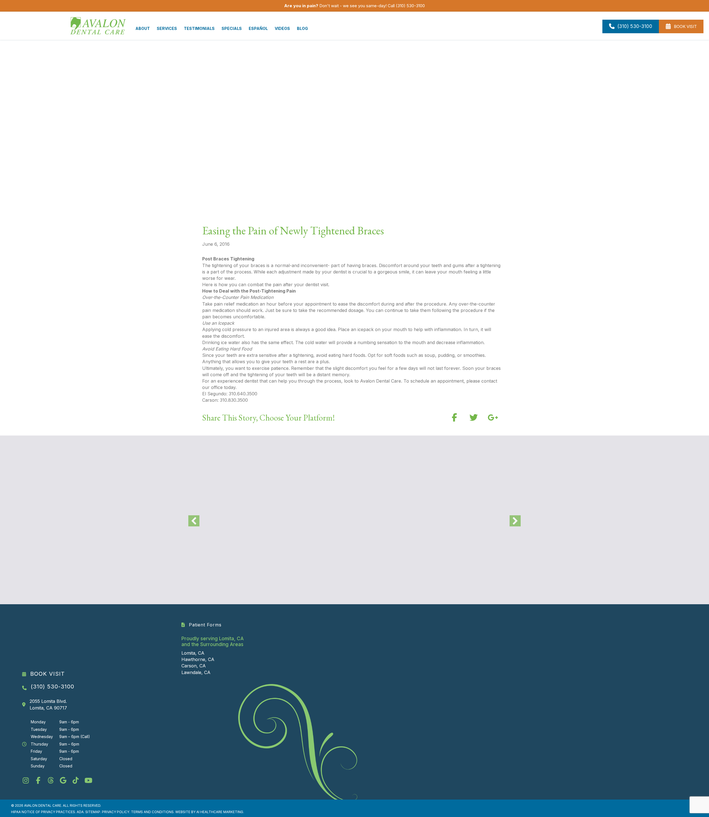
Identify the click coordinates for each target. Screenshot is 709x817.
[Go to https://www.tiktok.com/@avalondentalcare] (75, 781)
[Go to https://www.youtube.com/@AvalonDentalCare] (87, 781)
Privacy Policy (115, 812)
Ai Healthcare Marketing (219, 812)
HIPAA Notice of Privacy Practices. (44, 812)
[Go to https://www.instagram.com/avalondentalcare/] (25, 781)
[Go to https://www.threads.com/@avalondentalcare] (50, 781)
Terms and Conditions (152, 812)
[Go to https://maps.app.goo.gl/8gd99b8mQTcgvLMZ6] (63, 781)
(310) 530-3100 (410, 5)
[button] (454, 417)
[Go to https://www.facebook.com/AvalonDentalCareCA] (38, 781)
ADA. (80, 812)
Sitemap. (93, 812)
